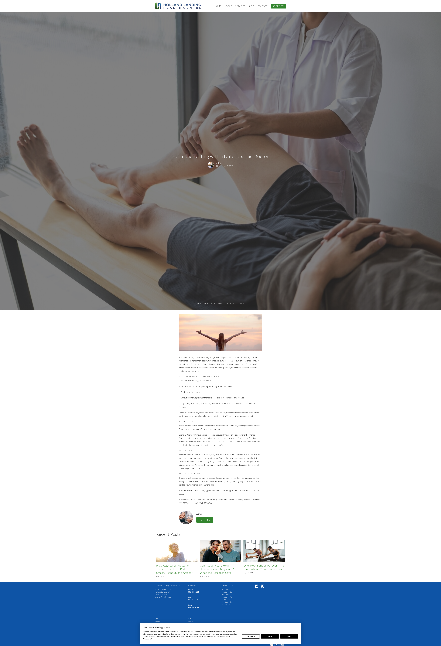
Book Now (278, 6)
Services (240, 6)
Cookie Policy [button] (189, 636)
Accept (289, 636)
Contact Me (204, 519)
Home (218, 6)
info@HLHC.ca (193, 608)
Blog (251, 6)
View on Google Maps (163, 597)
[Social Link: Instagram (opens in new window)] (262, 586)
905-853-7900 (193, 592)
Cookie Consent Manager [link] (151, 627)
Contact (262, 6)
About (228, 6)
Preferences (251, 636)
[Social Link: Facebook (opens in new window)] (256, 586)
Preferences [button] (147, 639)
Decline (270, 636)
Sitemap (191, 621)
